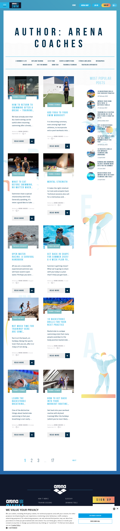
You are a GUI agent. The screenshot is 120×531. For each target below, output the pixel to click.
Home (74, 5)
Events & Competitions (66, 61)
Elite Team (51, 61)
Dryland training (37, 61)
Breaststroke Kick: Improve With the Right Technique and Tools (106, 175)
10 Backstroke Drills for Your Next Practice (106, 92)
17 (52, 460)
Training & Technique (70, 65)
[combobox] (114, 509)
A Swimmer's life (21, 61)
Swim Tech (55, 65)
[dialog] (60, 518)
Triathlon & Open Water (89, 65)
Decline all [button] (95, 521)
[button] (40, 527)
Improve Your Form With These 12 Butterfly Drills (104, 103)
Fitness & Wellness (85, 61)
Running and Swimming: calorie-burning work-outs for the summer (106, 164)
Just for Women (42, 65)
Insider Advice (27, 65)
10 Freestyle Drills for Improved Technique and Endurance (105, 152)
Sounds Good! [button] (95, 516)
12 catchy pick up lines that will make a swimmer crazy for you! (106, 139)
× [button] (117, 509)
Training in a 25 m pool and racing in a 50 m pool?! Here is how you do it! (106, 115)
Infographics (100, 61)
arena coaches (23, 131)
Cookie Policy (15, 525)
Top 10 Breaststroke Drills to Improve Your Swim (105, 127)
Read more (19, 141)
